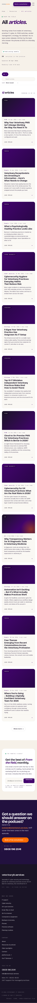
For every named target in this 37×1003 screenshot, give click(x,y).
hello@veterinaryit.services (10, 974)
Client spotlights (7, 948)
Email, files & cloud (8, 910)
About (4, 941)
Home (3, 11)
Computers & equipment (9, 917)
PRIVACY (9, 998)
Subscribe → (29, 781)
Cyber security (6, 903)
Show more (18, 729)
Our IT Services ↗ (7, 958)
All (5, 74)
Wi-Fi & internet (7, 913)
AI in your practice (7, 906)
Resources (13, 11)
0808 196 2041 (9, 970)
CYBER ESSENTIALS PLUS (27, 998)
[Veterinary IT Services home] (6, 4)
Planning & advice (7, 930)
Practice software (7, 927)
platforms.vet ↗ (7, 955)
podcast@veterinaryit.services (15, 828)
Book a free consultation (15, 840)
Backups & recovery (8, 920)
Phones (4, 923)
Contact (4, 951)
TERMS (15, 998)
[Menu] (33, 4)
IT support (5, 900)
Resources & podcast (9, 945)
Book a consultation (22, 4)
